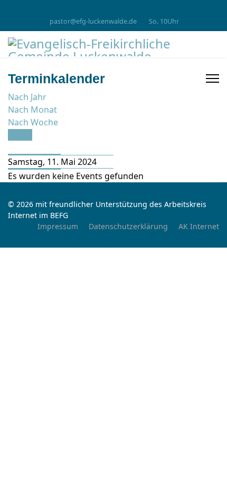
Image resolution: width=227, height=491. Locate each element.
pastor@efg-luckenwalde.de (93, 21)
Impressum (57, 226)
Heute (20, 135)
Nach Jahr (27, 97)
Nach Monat (32, 109)
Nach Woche (33, 122)
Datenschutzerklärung (128, 226)
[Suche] (11, 147)
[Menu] (212, 78)
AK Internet (198, 226)
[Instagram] (114, 10)
